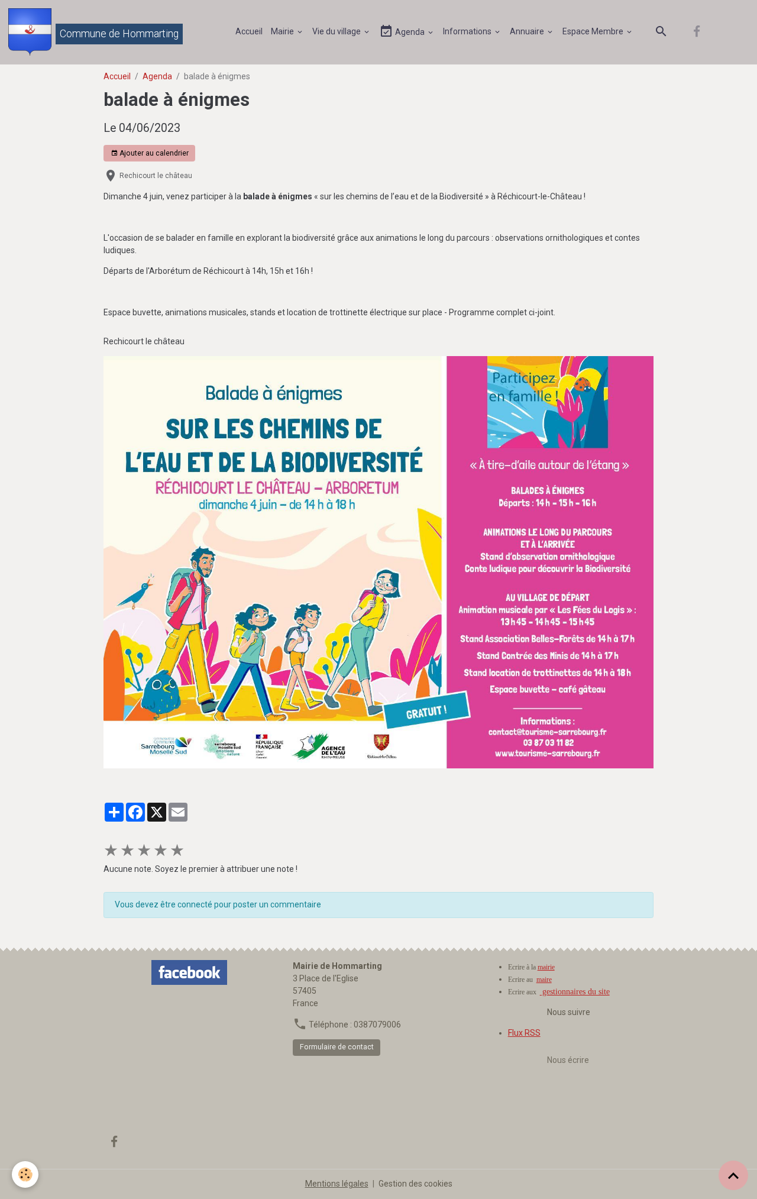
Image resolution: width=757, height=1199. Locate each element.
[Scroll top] (733, 1175)
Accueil (249, 31)
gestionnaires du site (575, 991)
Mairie (283, 31)
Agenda (409, 32)
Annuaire (528, 31)
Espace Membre (593, 31)
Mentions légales (336, 1183)
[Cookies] (25, 1174)
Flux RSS (524, 1033)
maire (544, 979)
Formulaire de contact (337, 1047)
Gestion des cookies (415, 1183)
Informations (468, 31)
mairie (546, 967)
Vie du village (337, 31)
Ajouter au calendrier (153, 153)
